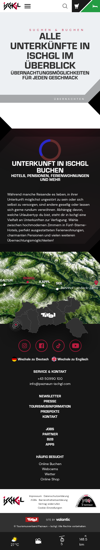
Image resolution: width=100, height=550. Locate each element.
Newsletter (50, 396)
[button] (65, 6)
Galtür (6, 280)
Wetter (50, 474)
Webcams (50, 469)
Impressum (35, 496)
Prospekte (50, 412)
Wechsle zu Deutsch (33, 359)
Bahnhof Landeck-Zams (79, 288)
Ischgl (29, 278)
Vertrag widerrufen (49, 503)
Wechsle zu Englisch (73, 359)
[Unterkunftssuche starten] (90, 6)
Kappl (44, 282)
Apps (50, 444)
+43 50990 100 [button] (50, 378)
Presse (50, 401)
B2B (50, 439)
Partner (50, 434)
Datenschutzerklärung (56, 496)
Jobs (50, 429)
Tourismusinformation (50, 406)
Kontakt (50, 417)
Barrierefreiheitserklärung (53, 500)
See (59, 283)
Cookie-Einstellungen (50, 507)
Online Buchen (50, 464)
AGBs (34, 500)
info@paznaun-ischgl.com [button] (50, 384)
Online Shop (50, 479)
